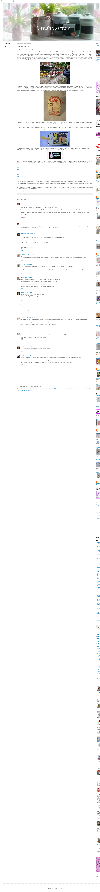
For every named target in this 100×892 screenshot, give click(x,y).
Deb (79, 148)
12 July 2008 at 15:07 (31, 233)
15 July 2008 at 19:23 (30, 317)
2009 (98, 645)
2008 (98, 646)
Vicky (97, 330)
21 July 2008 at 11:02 (27, 355)
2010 (98, 643)
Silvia (18, 178)
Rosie (18, 174)
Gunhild (97, 323)
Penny (18, 169)
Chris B (97, 419)
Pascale (98, 370)
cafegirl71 (22, 254)
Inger (98, 517)
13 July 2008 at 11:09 (28, 277)
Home (55, 388)
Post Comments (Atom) (27, 390)
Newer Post (19, 388)
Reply (21, 218)
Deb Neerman (23, 233)
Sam (18, 165)
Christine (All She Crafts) (25, 203)
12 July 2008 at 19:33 (28, 264)
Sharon (21, 277)
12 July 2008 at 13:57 (35, 203)
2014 (98, 636)
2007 (98, 680)
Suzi (97, 280)
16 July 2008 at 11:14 (31, 332)
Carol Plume (23, 317)
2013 (98, 638)
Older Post (90, 388)
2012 (98, 639)
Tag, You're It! (56, 122)
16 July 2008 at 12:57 (27, 346)
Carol (18, 167)
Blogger (60, 888)
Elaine (98, 515)
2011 (98, 641)
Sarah (18, 171)
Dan (18, 176)
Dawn (21, 292)
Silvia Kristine (23, 332)
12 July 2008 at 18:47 (29, 254)
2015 (98, 634)
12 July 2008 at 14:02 (27, 223)
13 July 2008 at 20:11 (27, 292)
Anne (98, 57)
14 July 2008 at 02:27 (30, 310)
